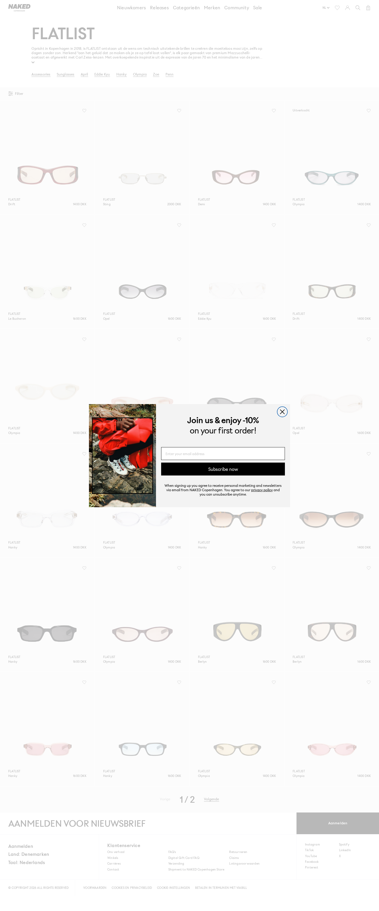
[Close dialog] (282, 412)
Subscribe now (223, 469)
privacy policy (262, 490)
